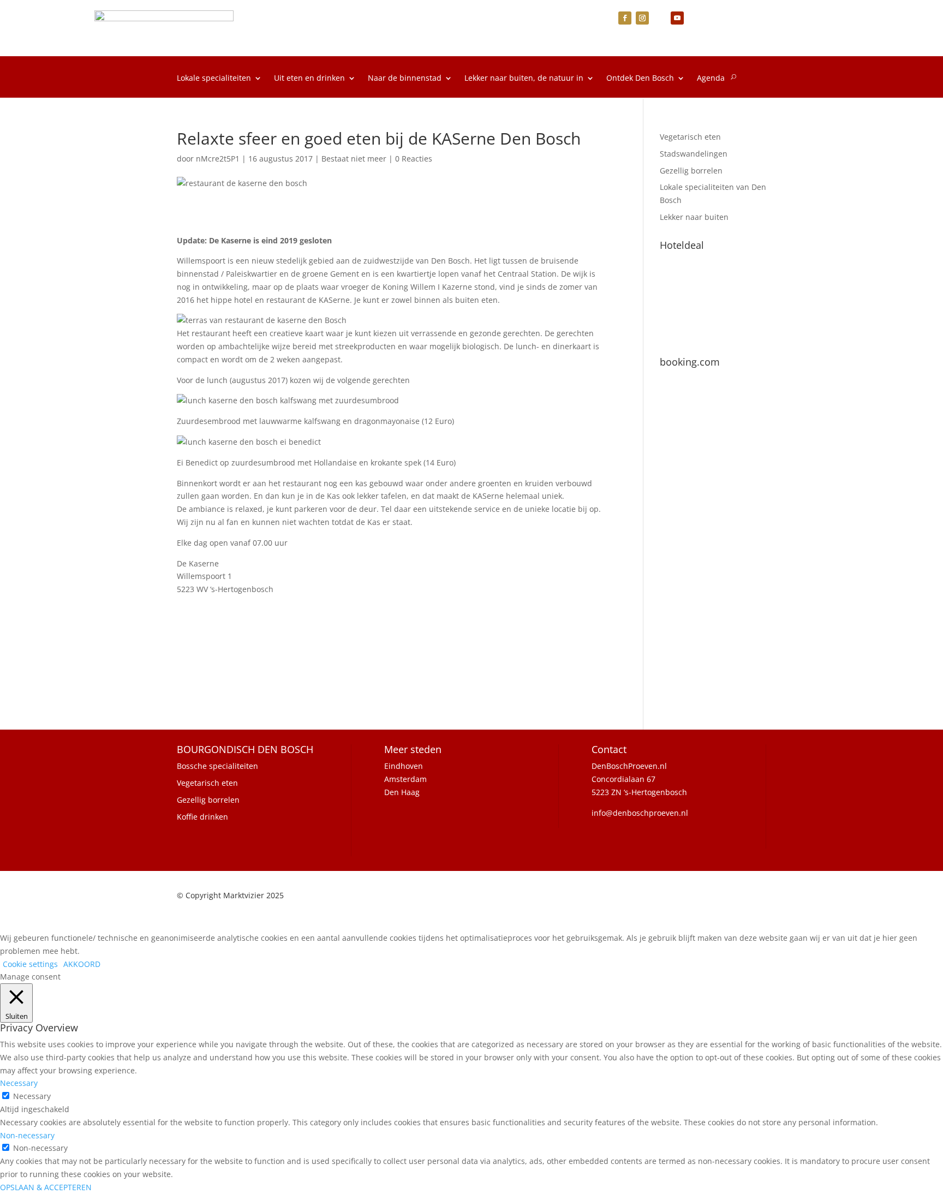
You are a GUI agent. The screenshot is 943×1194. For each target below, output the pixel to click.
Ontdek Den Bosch (640, 78)
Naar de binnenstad (404, 78)
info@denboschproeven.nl (640, 813)
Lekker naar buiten (694, 217)
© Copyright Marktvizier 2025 (230, 895)
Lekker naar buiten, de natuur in (523, 78)
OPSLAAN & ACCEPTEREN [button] (46, 1187)
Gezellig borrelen (691, 170)
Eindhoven (403, 766)
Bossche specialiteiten (217, 766)
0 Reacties (413, 158)
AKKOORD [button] (81, 964)
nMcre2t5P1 (218, 158)
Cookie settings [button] (30, 964)
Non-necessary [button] (27, 1135)
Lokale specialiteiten (214, 78)
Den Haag (402, 792)
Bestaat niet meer (353, 158)
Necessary (32, 1096)
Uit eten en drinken (309, 78)
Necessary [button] (19, 1083)
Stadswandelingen (693, 153)
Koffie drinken (202, 816)
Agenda (711, 78)
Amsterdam (405, 779)
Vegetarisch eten (690, 137)
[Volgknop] (624, 18)
